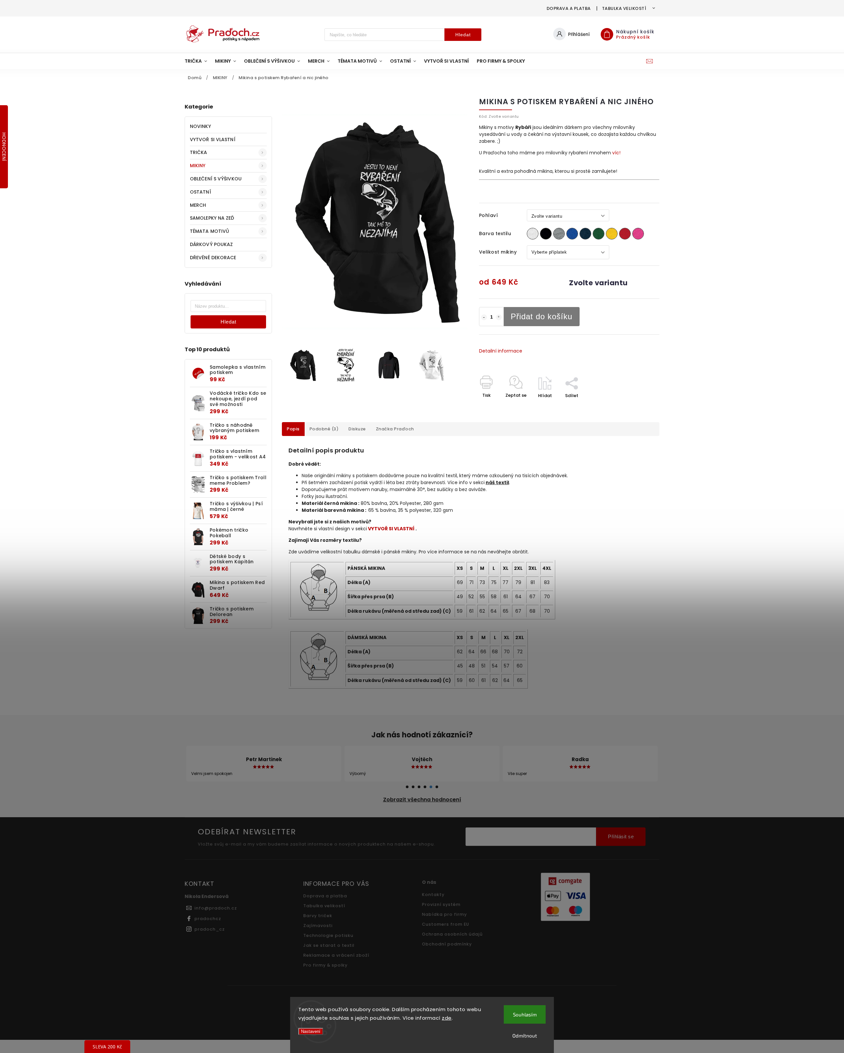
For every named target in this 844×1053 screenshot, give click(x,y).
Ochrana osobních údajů (452, 934)
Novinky (200, 126)
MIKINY (198, 165)
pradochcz (208, 918)
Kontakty (433, 894)
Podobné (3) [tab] (324, 429)
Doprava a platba (569, 8)
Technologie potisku (328, 935)
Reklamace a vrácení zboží (336, 955)
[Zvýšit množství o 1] (499, 317)
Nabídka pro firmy (444, 914)
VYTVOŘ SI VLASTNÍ (212, 139)
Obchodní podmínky (447, 944)
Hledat (463, 34)
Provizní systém (441, 904)
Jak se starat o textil (328, 945)
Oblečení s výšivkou (216, 178)
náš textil (497, 482)
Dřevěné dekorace (213, 257)
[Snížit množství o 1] (484, 317)
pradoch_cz (210, 929)
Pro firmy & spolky (325, 965)
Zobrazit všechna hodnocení (422, 799)
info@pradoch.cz (216, 908)
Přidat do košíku (541, 316)
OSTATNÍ (200, 192)
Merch (198, 205)
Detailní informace (500, 351)
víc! (616, 152)
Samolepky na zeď (212, 218)
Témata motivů (209, 231)
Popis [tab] (293, 429)
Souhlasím (525, 1014)
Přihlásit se (621, 836)
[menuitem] (198, 61)
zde (447, 1017)
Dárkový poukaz (211, 244)
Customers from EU (445, 924)
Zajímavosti (318, 925)
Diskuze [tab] (357, 429)
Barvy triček (317, 915)
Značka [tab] (395, 429)
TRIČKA (198, 152)
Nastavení (310, 1031)
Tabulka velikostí (624, 8)
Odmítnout (524, 1035)
